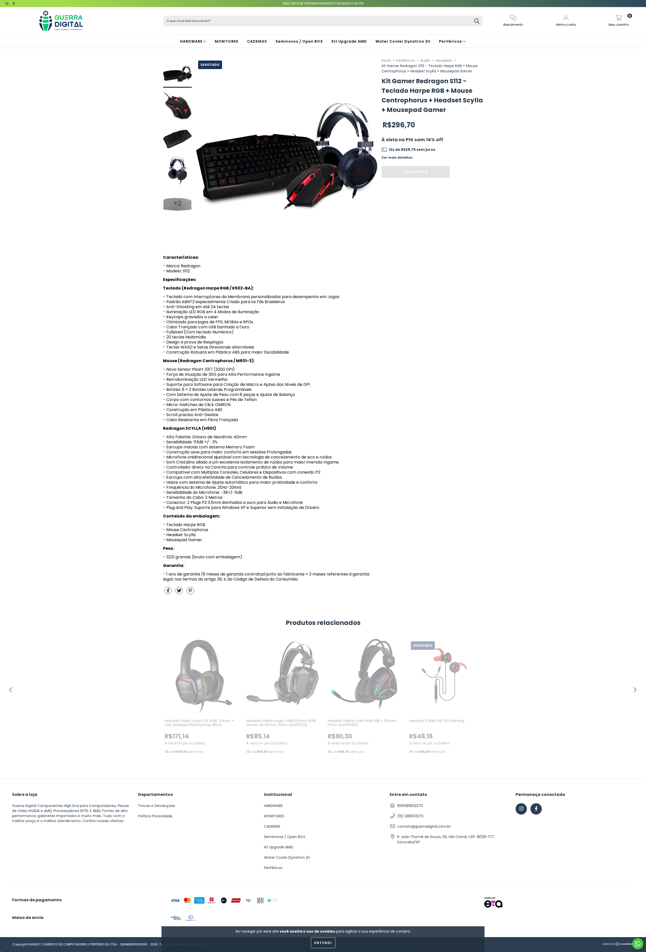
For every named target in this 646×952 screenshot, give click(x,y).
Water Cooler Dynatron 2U (402, 41)
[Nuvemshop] (618, 944)
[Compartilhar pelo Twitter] (179, 592)
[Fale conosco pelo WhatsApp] (637, 943)
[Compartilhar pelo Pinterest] (190, 592)
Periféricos (451, 41)
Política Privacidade (155, 816)
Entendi (323, 943)
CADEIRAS (257, 41)
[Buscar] (477, 21)
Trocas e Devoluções (156, 805)
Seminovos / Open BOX (299, 41)
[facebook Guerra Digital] (14, 3)
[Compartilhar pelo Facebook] (168, 592)
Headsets (444, 60)
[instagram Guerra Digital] (7, 3)
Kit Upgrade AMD (349, 41)
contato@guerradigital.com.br (424, 826)
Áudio (425, 60)
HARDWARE (191, 41)
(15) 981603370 (410, 816)
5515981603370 (410, 805)
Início (386, 60)
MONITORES (226, 41)
